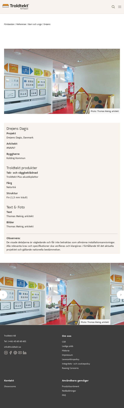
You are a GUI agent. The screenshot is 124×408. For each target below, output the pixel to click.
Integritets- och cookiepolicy (76, 363)
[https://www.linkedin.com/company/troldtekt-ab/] (24, 352)
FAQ (64, 395)
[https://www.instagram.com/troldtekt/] (6, 352)
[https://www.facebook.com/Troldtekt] (10, 352)
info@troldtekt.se (12, 346)
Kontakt (9, 380)
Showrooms (10, 386)
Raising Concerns (70, 368)
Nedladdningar (69, 390)
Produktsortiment (70, 386)
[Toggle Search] (113, 7)
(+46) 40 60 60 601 (17, 341)
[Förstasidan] (15, 6)
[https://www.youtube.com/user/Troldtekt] (20, 352)
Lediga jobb (67, 346)
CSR (64, 341)
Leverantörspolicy (70, 359)
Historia (65, 350)
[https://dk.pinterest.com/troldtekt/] (15, 352)
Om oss (66, 335)
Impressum (67, 354)
